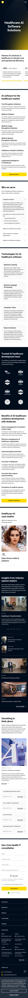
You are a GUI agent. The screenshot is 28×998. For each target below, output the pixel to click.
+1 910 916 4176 (4, 944)
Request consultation (14, 500)
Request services (14, 174)
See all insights (20, 706)
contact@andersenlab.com (10, 974)
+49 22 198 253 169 (19, 956)
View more (23, 986)
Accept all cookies (14, 990)
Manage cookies (14, 995)
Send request (14, 888)
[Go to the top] (25, 971)
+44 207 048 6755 (5, 956)
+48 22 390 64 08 (18, 944)
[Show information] (23, 884)
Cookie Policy (20, 981)
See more (21, 960)
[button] (25, 2)
